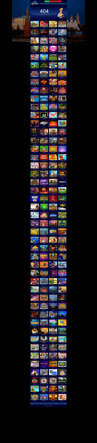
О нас (61, 403)
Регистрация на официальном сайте (55, 1)
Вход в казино (47, 1)
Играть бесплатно (34, 23)
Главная (32, 403)
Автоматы (40, 403)
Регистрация (60, 3)
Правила (64, 403)
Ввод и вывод (45, 403)
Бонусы (56, 3)
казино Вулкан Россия (48, 14)
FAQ (52, 403)
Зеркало (50, 403)
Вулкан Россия (42, 3)
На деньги (52, 3)
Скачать (63, 3)
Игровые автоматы (47, 3)
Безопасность (57, 403)
